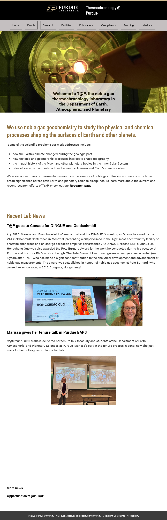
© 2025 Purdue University (41, 515)
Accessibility (133, 515)
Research (48, 25)
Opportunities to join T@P (25, 495)
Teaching (129, 25)
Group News (108, 25)
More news (15, 487)
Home (15, 25)
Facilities (66, 25)
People (31, 25)
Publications (86, 25)
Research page (80, 185)
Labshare (147, 25)
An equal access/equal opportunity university (78, 515)
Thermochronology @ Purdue (103, 10)
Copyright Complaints (114, 515)
